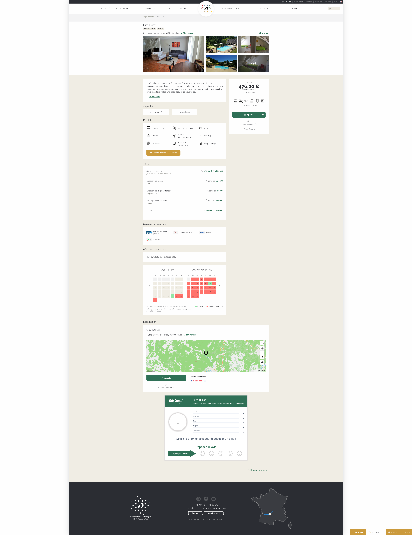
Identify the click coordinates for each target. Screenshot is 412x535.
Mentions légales (195, 519)
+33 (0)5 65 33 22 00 (206, 504)
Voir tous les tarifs (249, 92)
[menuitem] (115, 9)
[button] (341, 2)
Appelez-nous (214, 513)
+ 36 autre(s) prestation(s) (249, 105)
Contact (195, 513)
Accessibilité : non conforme (213, 519)
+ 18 (253, 63)
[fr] (341, 2)
